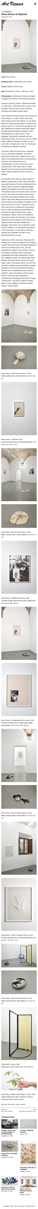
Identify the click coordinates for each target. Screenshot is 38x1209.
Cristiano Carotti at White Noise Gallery (8, 1188)
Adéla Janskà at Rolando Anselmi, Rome (26, 1190)
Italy (6, 1104)
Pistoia (18, 1104)
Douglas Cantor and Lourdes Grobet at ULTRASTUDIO (8, 1132)
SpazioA (22, 1104)
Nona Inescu (11, 1104)
